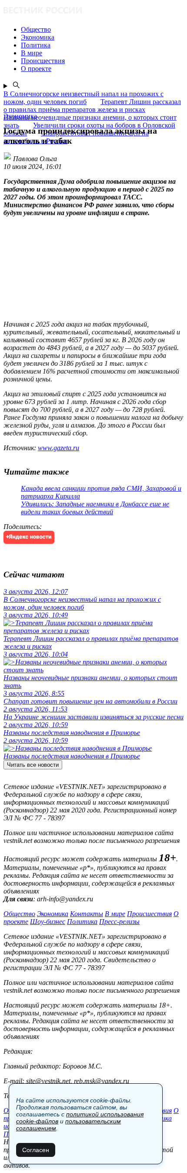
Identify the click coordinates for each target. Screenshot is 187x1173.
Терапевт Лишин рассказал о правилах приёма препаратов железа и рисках (92, 105)
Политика (82, 921)
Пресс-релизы (119, 921)
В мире (115, 913)
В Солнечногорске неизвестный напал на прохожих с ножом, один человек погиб (83, 97)
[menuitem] (102, 30)
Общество (19, 913)
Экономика (52, 913)
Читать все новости (33, 765)
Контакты (86, 913)
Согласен (35, 1149)
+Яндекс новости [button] (29, 537)
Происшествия (149, 913)
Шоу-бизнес (47, 921)
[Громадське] (93, 11)
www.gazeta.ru (58, 448)
